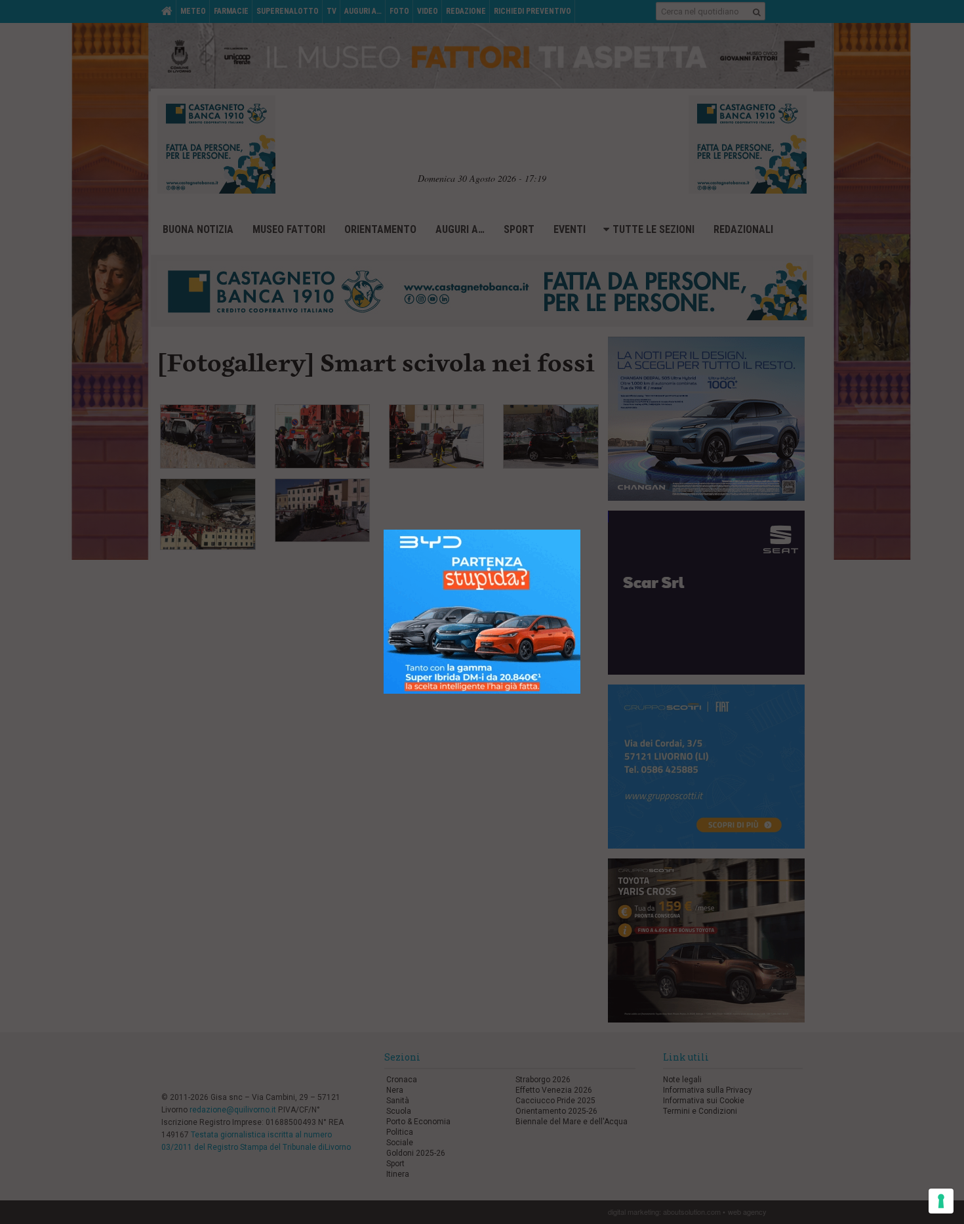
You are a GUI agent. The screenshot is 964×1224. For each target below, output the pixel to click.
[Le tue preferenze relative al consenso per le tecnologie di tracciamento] (941, 1201)
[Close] (590, 520)
